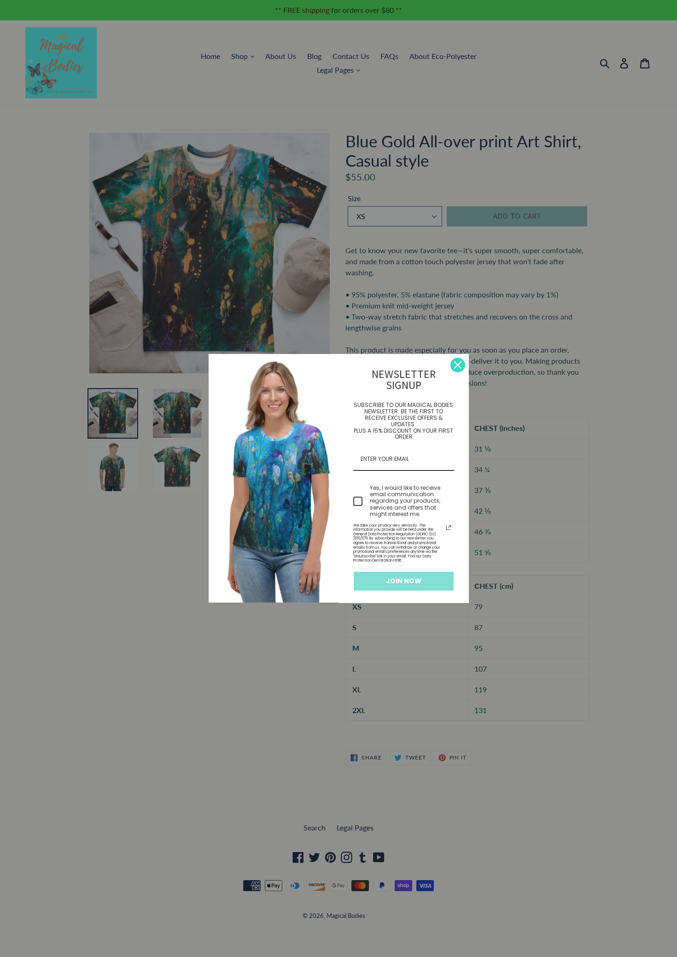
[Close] (458, 365)
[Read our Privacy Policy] (448, 527)
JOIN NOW (403, 581)
